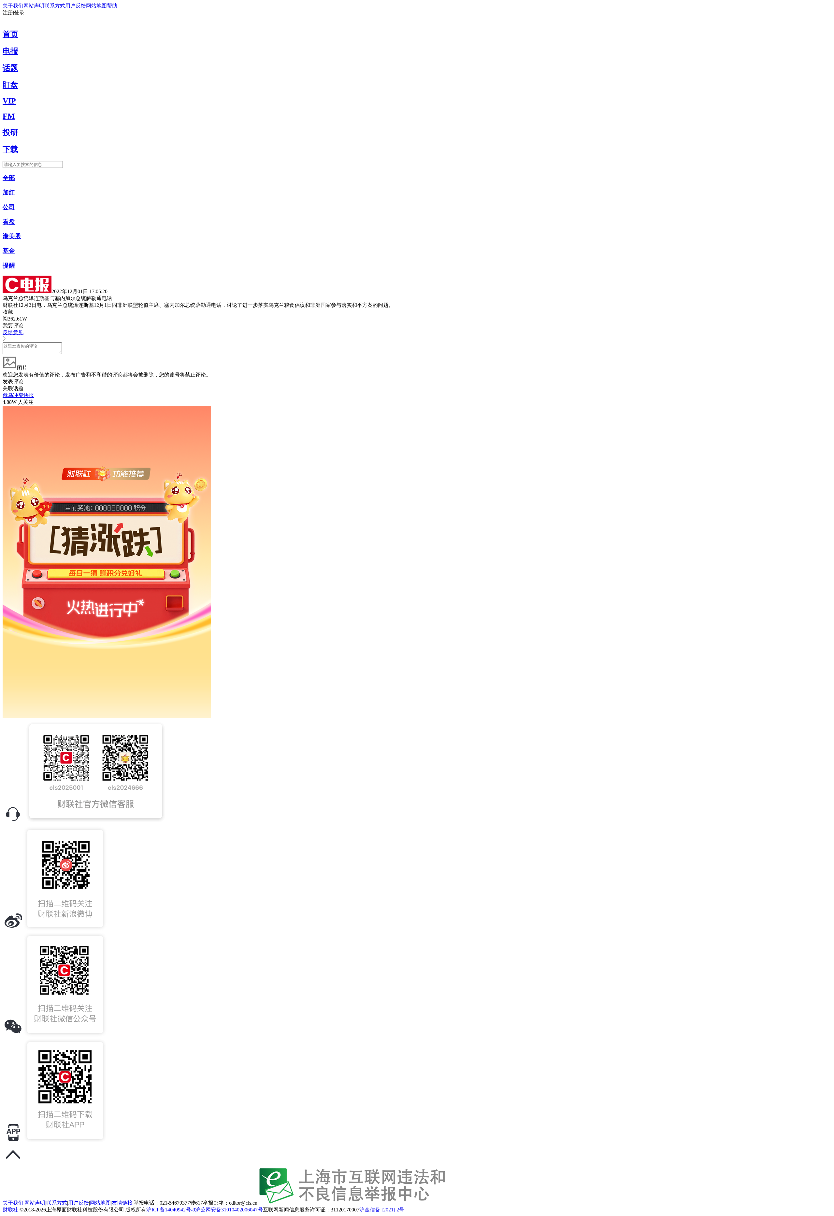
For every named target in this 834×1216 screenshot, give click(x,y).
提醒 (9, 265)
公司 (9, 207)
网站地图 (96, 5)
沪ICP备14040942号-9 (170, 1209)
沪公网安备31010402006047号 (229, 1209)
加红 (9, 192)
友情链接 (122, 1203)
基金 (9, 250)
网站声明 (33, 5)
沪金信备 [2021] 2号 (381, 1209)
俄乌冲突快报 (18, 395)
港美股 (12, 236)
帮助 (112, 5)
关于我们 (13, 5)
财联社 (10, 1209)
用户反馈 (75, 5)
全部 (9, 177)
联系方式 (54, 5)
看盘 (9, 221)
